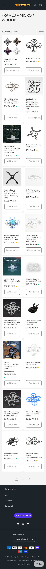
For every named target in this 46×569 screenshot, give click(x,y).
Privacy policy (11, 560)
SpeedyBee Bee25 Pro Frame (11, 454)
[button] (4, 5)
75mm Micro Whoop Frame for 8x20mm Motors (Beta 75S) (11, 414)
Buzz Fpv (14, 557)
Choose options (12, 70)
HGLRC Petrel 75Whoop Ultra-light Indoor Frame (12, 281)
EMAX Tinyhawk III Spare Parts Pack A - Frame (33, 192)
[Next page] (29, 478)
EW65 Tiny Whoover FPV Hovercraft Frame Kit (33, 322)
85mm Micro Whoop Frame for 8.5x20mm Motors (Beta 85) (12, 322)
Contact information (24, 564)
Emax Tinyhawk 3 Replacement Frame (33, 280)
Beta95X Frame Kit (33, 58)
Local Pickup (9, 500)
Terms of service (24, 560)
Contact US (9, 506)
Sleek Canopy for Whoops (10, 60)
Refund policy (36, 557)
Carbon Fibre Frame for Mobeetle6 (33, 146)
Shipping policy (36, 560)
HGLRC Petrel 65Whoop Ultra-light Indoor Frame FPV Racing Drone (12, 149)
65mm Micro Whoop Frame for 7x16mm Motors (33, 414)
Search (7, 495)
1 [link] (16, 478)
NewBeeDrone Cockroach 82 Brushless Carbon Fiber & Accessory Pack (11, 194)
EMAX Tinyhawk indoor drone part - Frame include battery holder (33, 238)
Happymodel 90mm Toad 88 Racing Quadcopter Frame (11, 237)
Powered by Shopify (23, 557)
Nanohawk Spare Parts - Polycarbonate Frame (34, 455)
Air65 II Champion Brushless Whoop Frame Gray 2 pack (11, 101)
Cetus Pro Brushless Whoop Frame (33, 363)
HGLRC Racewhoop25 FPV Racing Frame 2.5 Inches (11, 365)
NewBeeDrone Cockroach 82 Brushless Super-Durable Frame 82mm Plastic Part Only (32, 104)
